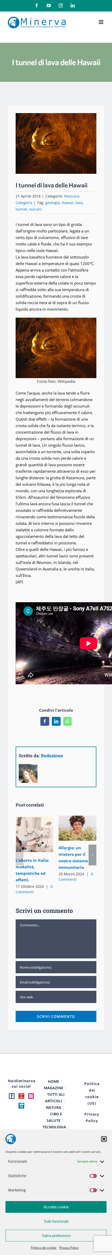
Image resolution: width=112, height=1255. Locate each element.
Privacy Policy (69, 1247)
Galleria (42, 834)
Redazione (52, 756)
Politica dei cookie (44, 1247)
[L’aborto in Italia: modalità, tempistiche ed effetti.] (34, 834)
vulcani (35, 209)
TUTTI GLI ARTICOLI (55, 1097)
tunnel (21, 209)
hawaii (67, 202)
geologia (52, 202)
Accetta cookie (56, 1207)
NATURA (53, 1107)
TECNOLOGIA (54, 1126)
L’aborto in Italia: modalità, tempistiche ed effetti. (27, 834)
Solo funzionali (56, 1221)
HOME (53, 1081)
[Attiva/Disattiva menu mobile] (101, 22)
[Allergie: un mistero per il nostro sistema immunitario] (77, 828)
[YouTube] (21, 1096)
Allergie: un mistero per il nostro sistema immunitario (70, 828)
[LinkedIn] (21, 1106)
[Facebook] (12, 1096)
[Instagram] (31, 1096)
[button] (104, 1139)
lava (79, 202)
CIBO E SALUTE (54, 1117)
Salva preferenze (56, 1235)
